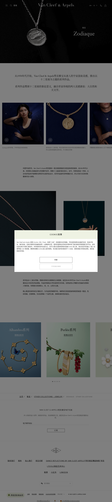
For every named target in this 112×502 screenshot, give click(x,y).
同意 (56, 260)
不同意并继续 (56, 266)
